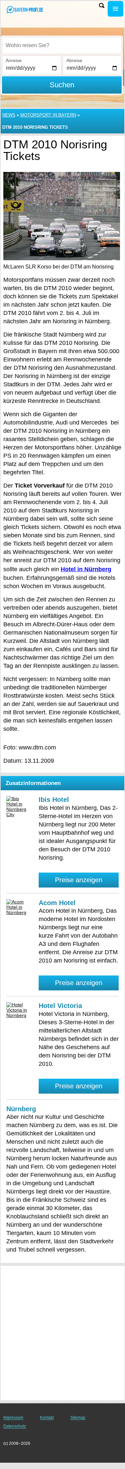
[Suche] (101, 5)
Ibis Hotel (54, 799)
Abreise (74, 60)
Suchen (62, 85)
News (8, 115)
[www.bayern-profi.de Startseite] (25, 9)
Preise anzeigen (78, 880)
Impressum (13, 1417)
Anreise (14, 60)
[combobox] (61, 45)
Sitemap (77, 1417)
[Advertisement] (62, 1333)
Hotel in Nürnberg (86, 569)
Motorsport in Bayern (48, 115)
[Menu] (115, 9)
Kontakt (47, 1417)
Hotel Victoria (60, 1005)
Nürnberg (21, 1109)
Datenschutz (14, 1426)
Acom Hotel (57, 902)
